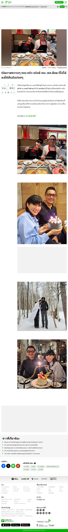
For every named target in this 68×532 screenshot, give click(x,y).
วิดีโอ (49, 491)
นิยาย (38, 491)
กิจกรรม (3, 509)
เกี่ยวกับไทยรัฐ (18, 509)
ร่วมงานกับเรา (10, 509)
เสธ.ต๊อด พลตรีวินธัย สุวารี (52, 466)
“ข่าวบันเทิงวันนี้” (31, 116)
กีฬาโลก (15, 501)
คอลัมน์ (60, 487)
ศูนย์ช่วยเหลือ (17, 511)
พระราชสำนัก (4, 487)
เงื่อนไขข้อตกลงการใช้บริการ (8, 516)
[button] (2, 92)
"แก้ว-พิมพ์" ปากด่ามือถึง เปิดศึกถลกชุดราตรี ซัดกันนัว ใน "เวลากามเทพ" (22, 453)
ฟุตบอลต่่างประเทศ (5, 499)
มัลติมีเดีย (50, 493)
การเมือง (3, 489)
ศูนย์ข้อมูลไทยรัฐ (5, 511)
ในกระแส (25, 487)
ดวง (49, 489)
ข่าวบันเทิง (63, 466)
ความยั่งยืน (4, 493)
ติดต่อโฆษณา (25, 516)
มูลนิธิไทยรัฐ (26, 509)
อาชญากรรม (4, 491)
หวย (60, 489)
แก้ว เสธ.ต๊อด (40, 466)
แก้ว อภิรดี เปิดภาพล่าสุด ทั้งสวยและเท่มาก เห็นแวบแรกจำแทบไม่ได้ (20, 445)
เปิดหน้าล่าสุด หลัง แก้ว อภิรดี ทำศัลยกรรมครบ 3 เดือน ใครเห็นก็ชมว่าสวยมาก (23, 448)
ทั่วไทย (14, 487)
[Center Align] (66, 6)
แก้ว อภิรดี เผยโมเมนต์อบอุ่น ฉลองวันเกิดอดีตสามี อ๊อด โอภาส (19, 450)
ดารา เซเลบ (53, 67)
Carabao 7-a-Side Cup (19, 503)
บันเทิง (46, 67)
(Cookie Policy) (43, 6)
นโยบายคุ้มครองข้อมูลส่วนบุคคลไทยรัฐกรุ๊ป (11, 514)
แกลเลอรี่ (3, 503)
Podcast (61, 491)
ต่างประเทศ (26, 489)
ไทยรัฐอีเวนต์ (40, 499)
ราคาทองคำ (26, 491)
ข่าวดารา (26, 469)
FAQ (12, 511)
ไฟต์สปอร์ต (4, 501)
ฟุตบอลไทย (15, 499)
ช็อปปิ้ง (38, 497)
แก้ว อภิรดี (26, 466)
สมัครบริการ (59, 2)
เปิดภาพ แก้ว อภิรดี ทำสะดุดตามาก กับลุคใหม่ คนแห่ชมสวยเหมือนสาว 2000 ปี (23, 442)
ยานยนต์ (15, 491)
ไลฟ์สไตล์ (39, 493)
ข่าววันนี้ (32, 469)
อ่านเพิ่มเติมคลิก (31, 6)
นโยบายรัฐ (15, 489)
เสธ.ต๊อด (33, 466)
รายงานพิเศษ (40, 487)
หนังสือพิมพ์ (51, 487)
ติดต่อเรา (18, 516)
